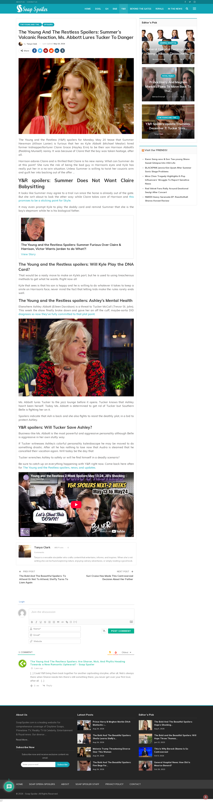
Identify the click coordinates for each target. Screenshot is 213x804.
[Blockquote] (58, 622)
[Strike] (45, 622)
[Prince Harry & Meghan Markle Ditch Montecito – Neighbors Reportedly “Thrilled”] (84, 725)
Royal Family (168, 76)
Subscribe (62, 764)
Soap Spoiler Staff (87, 784)
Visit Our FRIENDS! (156, 150)
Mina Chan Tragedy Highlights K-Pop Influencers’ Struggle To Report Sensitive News (167, 180)
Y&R (123, 8)
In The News (175, 8)
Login (21, 601)
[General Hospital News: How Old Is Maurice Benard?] (145, 766)
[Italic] (36, 622)
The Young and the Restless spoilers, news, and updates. (59, 467)
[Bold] (32, 622)
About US (20, 2)
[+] (75, 622)
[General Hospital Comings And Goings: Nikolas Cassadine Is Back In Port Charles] (168, 47)
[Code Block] (62, 622)
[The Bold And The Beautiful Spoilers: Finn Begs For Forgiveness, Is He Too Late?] (84, 766)
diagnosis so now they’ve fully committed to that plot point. (57, 314)
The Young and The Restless (31, 24)
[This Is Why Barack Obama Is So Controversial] (145, 752)
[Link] (67, 622)
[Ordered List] (49, 622)
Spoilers (48, 24)
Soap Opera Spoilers (42, 784)
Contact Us (32, 2)
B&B (115, 8)
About (65, 784)
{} (71, 622)
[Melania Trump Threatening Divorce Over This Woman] (84, 752)
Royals (160, 8)
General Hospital (168, 43)
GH (106, 8)
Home (88, 8)
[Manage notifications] (205, 797)
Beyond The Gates (140, 8)
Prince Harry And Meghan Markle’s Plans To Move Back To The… (168, 86)
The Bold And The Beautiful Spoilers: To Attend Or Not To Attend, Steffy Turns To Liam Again (43, 579)
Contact (135, 784)
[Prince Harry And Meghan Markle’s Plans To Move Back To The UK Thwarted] (168, 84)
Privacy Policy (114, 784)
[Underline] (41, 622)
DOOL (98, 8)
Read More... (22, 739)
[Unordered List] (54, 622)
